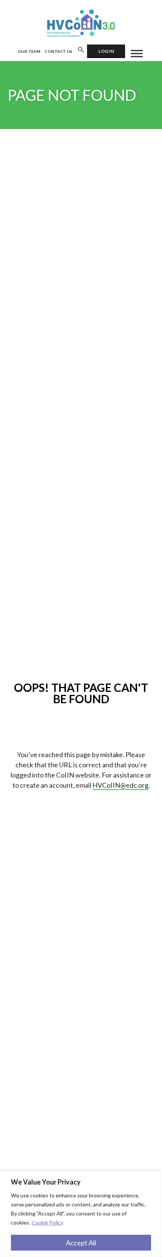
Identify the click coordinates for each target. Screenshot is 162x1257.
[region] (81, 1214)
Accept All (81, 1243)
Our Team (29, 51)
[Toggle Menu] (137, 53)
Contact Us (59, 51)
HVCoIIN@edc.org (120, 785)
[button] (81, 50)
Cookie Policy (47, 1222)
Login (106, 51)
